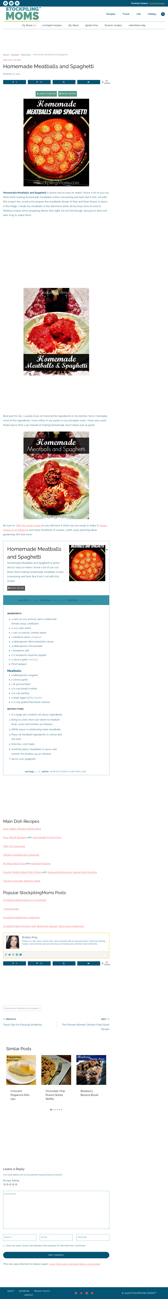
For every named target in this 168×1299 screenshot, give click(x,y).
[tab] (51, 1109)
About (10, 1291)
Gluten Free (91, 25)
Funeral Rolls (11, 908)
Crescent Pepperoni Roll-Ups (20, 1094)
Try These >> (29, 25)
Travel (125, 14)
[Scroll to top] (162, 1289)
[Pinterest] (17, 3)
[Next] (103, 1081)
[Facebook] (5, 3)
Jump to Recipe (47, 94)
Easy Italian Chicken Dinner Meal (22, 828)
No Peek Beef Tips (14, 863)
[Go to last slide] (9, 1081)
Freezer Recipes (113, 25)
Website (82, 1237)
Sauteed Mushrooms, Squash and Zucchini (72, 872)
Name (8, 1237)
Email (45, 1237)
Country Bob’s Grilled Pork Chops (22, 872)
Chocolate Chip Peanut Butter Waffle (55, 1094)
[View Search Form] (163, 14)
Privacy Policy (42, 1291)
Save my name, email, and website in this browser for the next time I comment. (45, 1245)
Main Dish (25, 54)
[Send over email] (88, 82)
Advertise (24, 1291)
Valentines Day (137, 25)
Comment (10, 1194)
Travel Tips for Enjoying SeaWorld (22, 1022)
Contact (28, 1295)
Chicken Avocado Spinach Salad (21, 881)
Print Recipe (68, 94)
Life (138, 14)
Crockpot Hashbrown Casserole (21, 917)
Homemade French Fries (47, 837)
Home (6, 54)
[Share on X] (64, 82)
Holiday (152, 14)
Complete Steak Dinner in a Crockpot (24, 900)
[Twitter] (9, 954)
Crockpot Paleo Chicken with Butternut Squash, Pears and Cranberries (43, 926)
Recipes (110, 14)
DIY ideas (73, 25)
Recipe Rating (11, 1180)
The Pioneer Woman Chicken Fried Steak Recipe (85, 1024)
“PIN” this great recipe (29, 525)
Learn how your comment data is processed (74, 1264)
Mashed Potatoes (41, 863)
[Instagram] (11, 3)
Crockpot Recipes (157, 3)
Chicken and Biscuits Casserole (21, 855)
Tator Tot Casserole (14, 846)
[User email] (20, 954)
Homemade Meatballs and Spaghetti (21, 1008)
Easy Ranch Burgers (14, 837)
